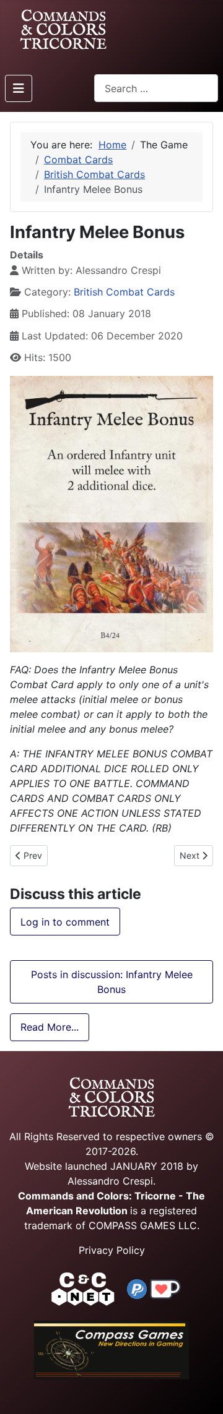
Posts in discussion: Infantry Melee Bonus (112, 981)
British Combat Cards (124, 292)
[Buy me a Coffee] (165, 1288)
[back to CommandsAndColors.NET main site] (83, 1288)
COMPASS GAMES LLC (143, 1225)
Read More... (49, 1027)
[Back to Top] (202, 1390)
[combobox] (156, 88)
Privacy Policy (112, 1250)
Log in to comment (65, 922)
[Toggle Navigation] (18, 88)
